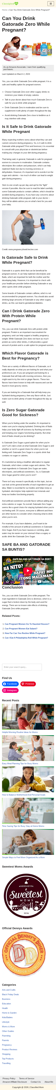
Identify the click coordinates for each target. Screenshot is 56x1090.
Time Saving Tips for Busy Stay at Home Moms (23, 826)
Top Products (8, 1058)
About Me (49, 1082)
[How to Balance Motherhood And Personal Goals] (28, 780)
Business (6, 999)
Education (6, 1003)
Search (48, 667)
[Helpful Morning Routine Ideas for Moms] (28, 717)
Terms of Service (26, 1078)
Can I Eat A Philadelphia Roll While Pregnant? (26, 638)
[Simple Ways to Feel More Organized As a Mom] (28, 842)
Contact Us (36, 1082)
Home (4, 10)
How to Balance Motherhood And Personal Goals (23, 795)
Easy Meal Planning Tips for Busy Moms (20, 763)
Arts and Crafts (8, 990)
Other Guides (8, 1031)
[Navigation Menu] (51, 3)
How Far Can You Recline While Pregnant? (25, 633)
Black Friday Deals (10, 994)
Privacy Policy (9, 1078)
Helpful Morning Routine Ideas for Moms (20, 732)
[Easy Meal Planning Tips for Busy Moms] (28, 748)
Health (5, 1008)
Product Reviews (9, 1049)
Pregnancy (7, 1045)
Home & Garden (9, 1013)
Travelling (6, 1063)
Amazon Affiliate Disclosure (15, 1082)
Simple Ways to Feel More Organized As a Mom (23, 857)
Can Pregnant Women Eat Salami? (21, 628)
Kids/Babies (7, 1017)
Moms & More (8, 1026)
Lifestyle (5, 1022)
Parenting (6, 1036)
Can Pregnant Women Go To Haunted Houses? (27, 624)
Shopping (6, 1054)
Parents (5, 1040)
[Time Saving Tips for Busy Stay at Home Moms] (28, 811)
